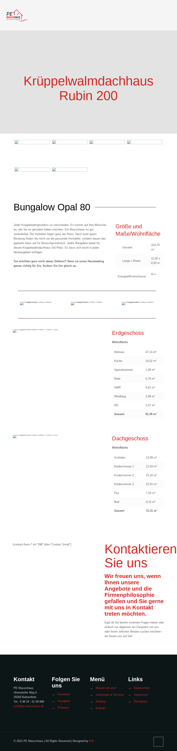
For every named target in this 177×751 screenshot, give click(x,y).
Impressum (141, 694)
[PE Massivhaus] (17, 15)
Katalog (100, 701)
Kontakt (101, 708)
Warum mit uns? (106, 688)
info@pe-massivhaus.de (29, 706)
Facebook (64, 694)
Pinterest (63, 707)
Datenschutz (142, 688)
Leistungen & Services (110, 694)
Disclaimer (140, 701)
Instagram (64, 701)
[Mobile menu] (168, 15)
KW (91, 741)
